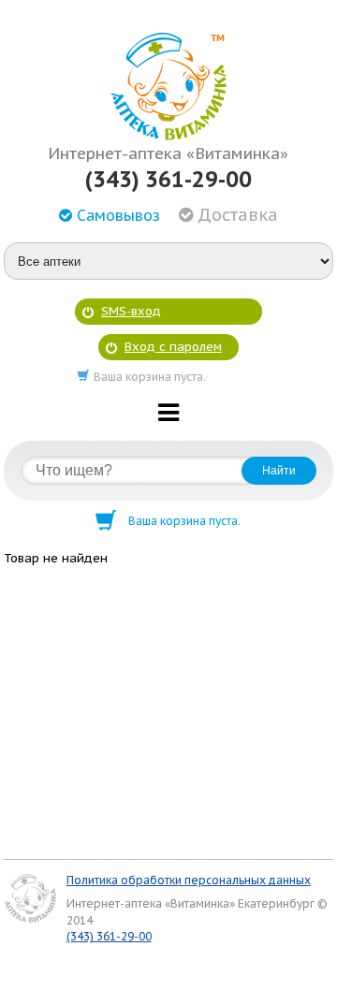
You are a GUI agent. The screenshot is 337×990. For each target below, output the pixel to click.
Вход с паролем (173, 347)
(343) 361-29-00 (168, 179)
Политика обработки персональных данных (188, 880)
